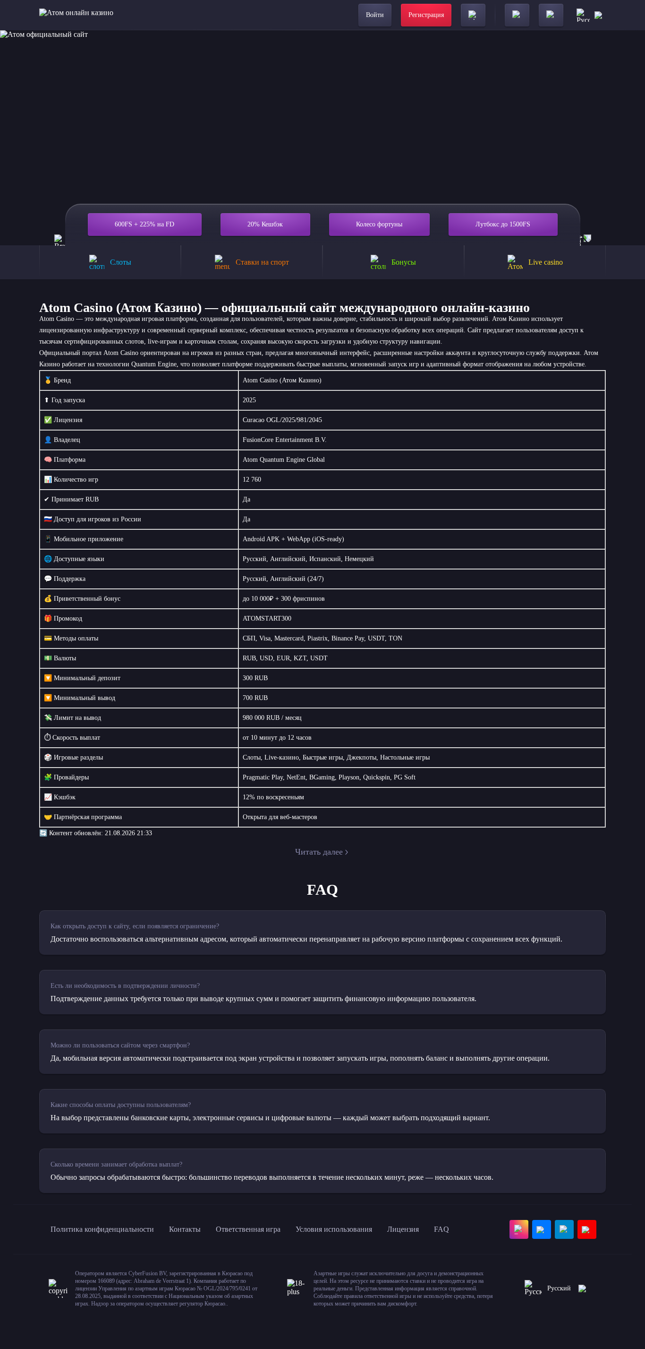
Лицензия (403, 1229)
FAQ (441, 1229)
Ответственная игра (248, 1229)
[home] (76, 15)
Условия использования (334, 1229)
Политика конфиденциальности (102, 1229)
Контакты (185, 1229)
